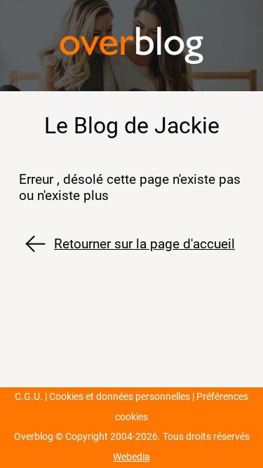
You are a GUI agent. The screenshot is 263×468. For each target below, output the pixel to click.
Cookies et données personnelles (119, 397)
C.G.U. (29, 397)
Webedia (131, 457)
